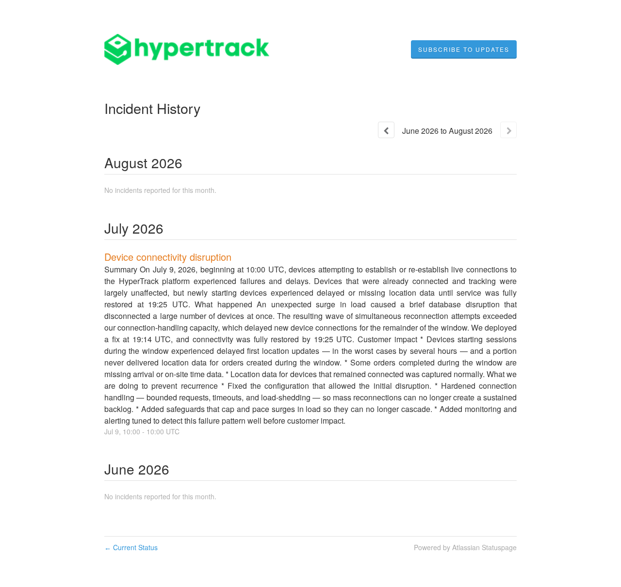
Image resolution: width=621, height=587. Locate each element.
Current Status (131, 547)
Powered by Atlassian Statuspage (465, 547)
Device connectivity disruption (167, 257)
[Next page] (508, 130)
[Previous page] (386, 130)
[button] (464, 49)
